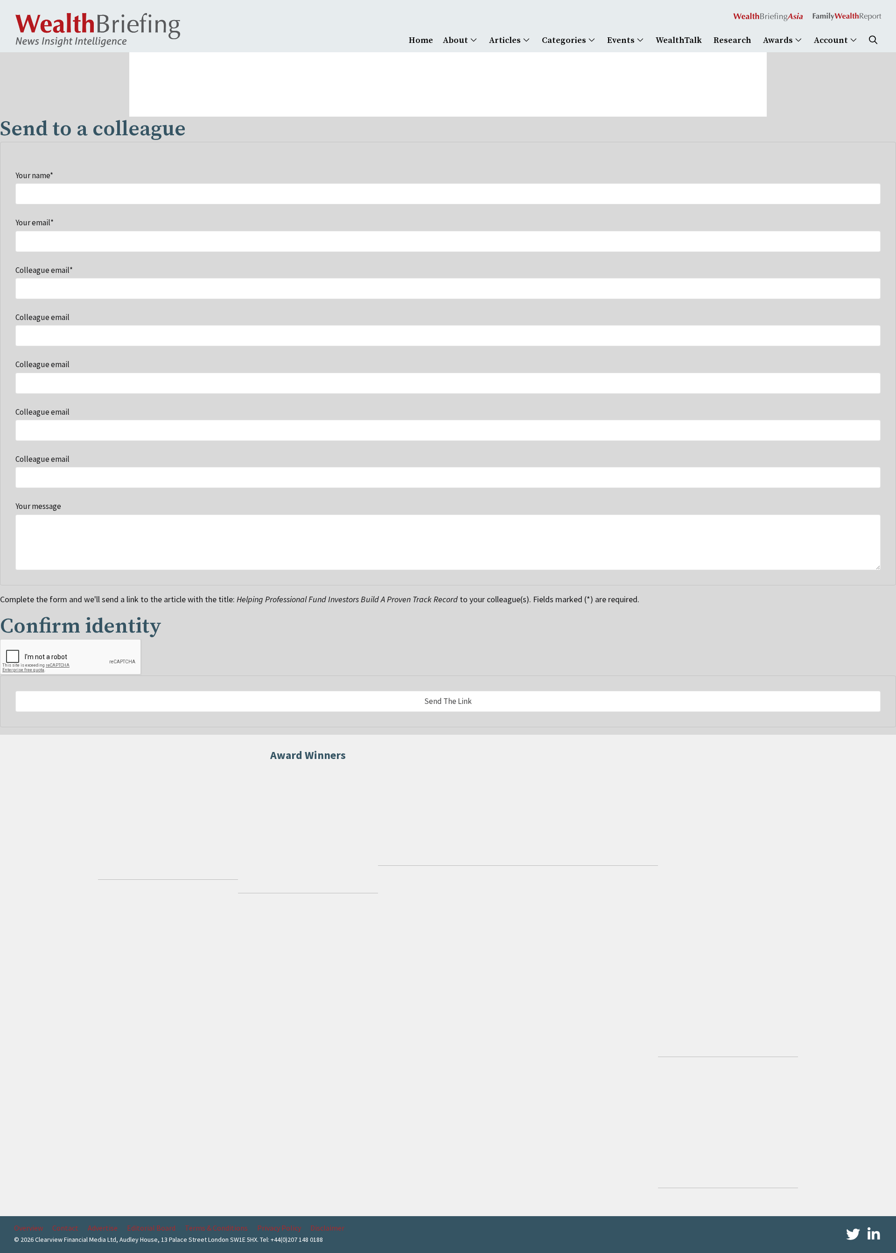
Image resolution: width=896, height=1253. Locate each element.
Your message (38, 506)
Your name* (34, 175)
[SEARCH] (873, 40)
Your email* (34, 222)
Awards (779, 40)
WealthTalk (679, 40)
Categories (565, 40)
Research (732, 40)
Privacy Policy (279, 1227)
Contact (65, 1227)
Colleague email (42, 317)
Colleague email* (44, 270)
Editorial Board (151, 1227)
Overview (28, 1227)
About (456, 40)
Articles (506, 40)
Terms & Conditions (216, 1227)
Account (832, 40)
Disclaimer (327, 1227)
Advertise (103, 1227)
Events (622, 40)
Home (421, 40)
